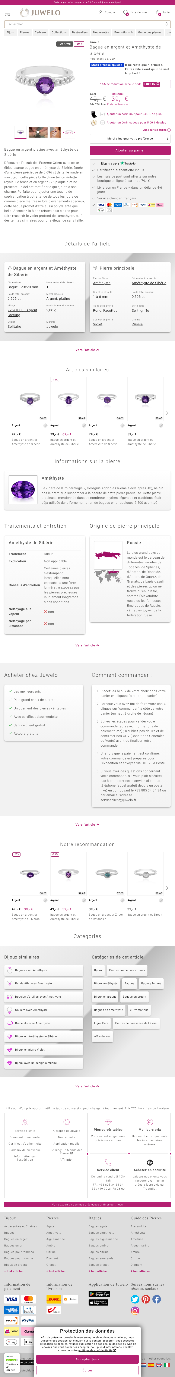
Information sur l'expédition (25, 1158)
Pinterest (145, 1299)
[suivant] (166, 413)
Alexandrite (139, 1226)
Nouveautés (101, 33)
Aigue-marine (56, 1239)
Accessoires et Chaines (20, 1226)
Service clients (25, 1131)
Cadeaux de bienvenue (25, 1150)
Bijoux (10, 33)
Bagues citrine (99, 1252)
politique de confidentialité (95, 1350)
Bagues (129, 984)
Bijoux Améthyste (106, 984)
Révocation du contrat (23, 1363)
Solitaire (14, 326)
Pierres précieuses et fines (127, 970)
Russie (137, 324)
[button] (7, 12)
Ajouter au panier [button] (130, 150)
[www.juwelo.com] (159, 1365)
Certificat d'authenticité (25, 1144)
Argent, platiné (58, 298)
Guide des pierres (150, 33)
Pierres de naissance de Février (136, 1023)
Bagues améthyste (101, 1233)
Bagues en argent (134, 997)
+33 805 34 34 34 (111, 1185)
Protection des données (33, 1359)
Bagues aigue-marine (103, 1239)
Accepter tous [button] (87, 1359)
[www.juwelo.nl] (143, 1365)
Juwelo (52, 326)
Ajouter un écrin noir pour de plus (134, 114)
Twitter (135, 1299)
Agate (51, 1226)
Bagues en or (13, 1246)
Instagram (135, 1311)
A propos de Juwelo (66, 1131)
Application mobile (67, 1144)
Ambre (51, 1246)
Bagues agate (98, 1226)
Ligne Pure (101, 1023)
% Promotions (139, 1010)
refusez (73, 1344)
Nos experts (66, 1137)
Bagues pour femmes (19, 1252)
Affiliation (67, 1160)
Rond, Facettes (105, 310)
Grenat (51, 1265)
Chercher (167, 24)
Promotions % (123, 33)
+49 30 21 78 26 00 (111, 1189)
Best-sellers (80, 33)
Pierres (24, 33)
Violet (97, 324)
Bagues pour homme (18, 1259)
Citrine (51, 1252)
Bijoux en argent (105, 997)
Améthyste (102, 283)
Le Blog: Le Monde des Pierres (66, 1151)
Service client (108, 1170)
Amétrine (137, 1239)
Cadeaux (40, 33)
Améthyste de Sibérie (149, 283)
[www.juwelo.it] (167, 1365)
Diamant (52, 1259)
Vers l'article (85, 350)
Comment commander (25, 1137)
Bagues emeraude (101, 1259)
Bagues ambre (99, 1246)
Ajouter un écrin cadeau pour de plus (136, 123)
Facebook (156, 1299)
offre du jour (102, 1037)
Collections (59, 33)
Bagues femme (151, 984)
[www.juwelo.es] (151, 1365)
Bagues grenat (99, 1265)
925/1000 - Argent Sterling (22, 313)
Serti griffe (140, 310)
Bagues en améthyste (108, 1010)
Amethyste (54, 1233)
